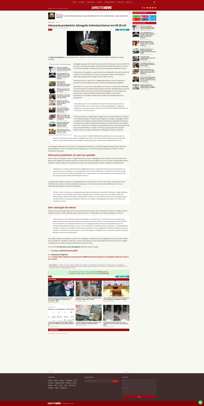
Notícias (58, 22)
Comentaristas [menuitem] (110, 2)
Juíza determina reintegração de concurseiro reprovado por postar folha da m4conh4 (64, 83)
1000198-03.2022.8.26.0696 (68, 251)
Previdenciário (63, 388)
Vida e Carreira (72, 385)
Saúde (60, 385)
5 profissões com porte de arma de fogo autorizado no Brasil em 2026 (63, 96)
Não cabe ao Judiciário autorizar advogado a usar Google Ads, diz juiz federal (64, 69)
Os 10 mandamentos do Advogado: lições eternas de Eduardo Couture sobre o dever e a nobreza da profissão (63, 76)
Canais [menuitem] (99, 2)
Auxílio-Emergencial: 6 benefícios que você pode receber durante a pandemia (63, 102)
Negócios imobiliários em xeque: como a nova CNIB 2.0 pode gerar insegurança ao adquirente (64, 117)
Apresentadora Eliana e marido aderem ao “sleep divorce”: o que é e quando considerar (147, 43)
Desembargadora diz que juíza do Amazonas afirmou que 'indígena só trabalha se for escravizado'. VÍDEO (60, 299)
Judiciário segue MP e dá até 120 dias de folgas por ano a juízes (63, 90)
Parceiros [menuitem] (90, 2)
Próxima (127, 371)
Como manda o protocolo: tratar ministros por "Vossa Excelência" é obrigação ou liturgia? (116, 298)
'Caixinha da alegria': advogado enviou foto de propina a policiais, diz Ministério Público (88, 322)
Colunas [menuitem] (81, 2)
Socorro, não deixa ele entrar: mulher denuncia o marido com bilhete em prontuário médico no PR (61, 323)
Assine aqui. (105, 273)
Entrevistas (50, 388)
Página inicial (51, 22)
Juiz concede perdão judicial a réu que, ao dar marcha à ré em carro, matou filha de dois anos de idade (148, 79)
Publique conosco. (102, 272)
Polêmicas (61, 380)
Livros (65, 385)
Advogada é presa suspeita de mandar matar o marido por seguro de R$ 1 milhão (89, 298)
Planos (56, 388)
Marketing (68, 383)
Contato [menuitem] (128, 2)
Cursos (74, 383)
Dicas (75, 380)
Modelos (50, 385)
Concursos (50, 383)
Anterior (51, 371)
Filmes (55, 385)
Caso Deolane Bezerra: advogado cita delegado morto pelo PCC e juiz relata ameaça (63, 109)
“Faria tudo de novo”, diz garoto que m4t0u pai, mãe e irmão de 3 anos (64, 131)
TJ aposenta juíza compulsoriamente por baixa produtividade (147, 58)
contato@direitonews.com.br (68, 268)
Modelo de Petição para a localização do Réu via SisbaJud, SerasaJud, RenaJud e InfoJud (63, 124)
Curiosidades (69, 380)
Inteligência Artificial (59, 383)
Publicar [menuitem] (120, 2)
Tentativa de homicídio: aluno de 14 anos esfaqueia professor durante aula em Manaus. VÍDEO (116, 323)
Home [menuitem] (74, 2)
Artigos (55, 380)
